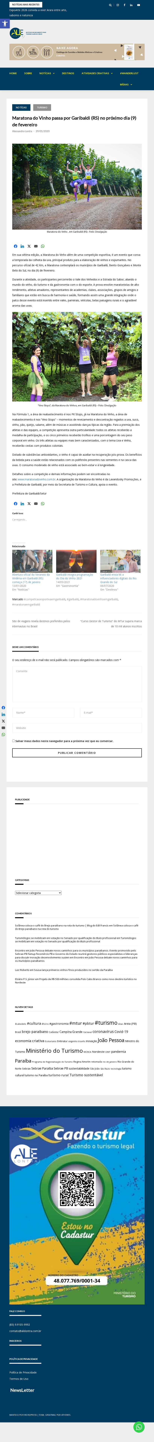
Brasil (18, 1032)
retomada (96, 1061)
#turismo (106, 1022)
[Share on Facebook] (15, 246)
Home (13, 73)
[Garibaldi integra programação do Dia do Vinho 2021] (76, 561)
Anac (120, 1024)
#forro (45, 1023)
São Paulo (105, 1068)
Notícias (45, 73)
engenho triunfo (76, 1041)
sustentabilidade (79, 1068)
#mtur (75, 1023)
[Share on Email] (35, 246)
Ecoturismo (50, 1041)
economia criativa (29, 1040)
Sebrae (26, 1068)
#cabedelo (20, 1023)
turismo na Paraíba (36, 1075)
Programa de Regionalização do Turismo (52, 1061)
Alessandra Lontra (22, 131)
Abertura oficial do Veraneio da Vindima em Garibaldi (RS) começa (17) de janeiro (31, 578)
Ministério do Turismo (54, 1050)
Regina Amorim (82, 1061)
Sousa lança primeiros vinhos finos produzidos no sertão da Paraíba (73, 970)
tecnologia (116, 1068)
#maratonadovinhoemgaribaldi (99, 599)
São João (95, 1068)
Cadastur (54, 1031)
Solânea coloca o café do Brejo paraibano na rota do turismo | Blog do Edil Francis (62, 925)
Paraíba (23, 1061)
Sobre (28, 73)
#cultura (34, 1023)
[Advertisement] (77, 836)
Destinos (68, 73)
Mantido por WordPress (23, 1415)
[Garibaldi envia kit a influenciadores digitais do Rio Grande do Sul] (120, 561)
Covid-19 (121, 1032)
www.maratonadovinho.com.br (36, 479)
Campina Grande (71, 1032)
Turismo (42, 107)
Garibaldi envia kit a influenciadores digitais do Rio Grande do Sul (118, 578)
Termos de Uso (18, 1379)
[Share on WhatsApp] (42, 246)
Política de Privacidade (23, 1372)
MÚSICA (87, 1052)
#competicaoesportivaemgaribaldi (44, 599)
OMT (107, 1051)
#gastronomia (59, 1023)
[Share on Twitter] (29, 246)
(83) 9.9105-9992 (19, 1324)
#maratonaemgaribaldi (26, 604)
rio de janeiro (110, 1061)
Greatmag (50, 1415)
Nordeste (98, 1051)
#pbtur (88, 1023)
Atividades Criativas (95, 73)
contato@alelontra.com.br (25, 1331)
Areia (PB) (130, 1023)
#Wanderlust (129, 73)
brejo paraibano (35, 1031)
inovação (91, 1041)
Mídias (124, 84)
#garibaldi (73, 599)
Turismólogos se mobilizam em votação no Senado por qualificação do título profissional (65, 938)
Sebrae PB (61, 1068)
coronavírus (103, 1031)
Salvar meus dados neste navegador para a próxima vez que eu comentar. (64, 741)
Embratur (62, 1041)
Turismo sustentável (86, 1075)
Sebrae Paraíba (42, 1068)
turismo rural (58, 1075)
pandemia (118, 1051)
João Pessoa (111, 1040)
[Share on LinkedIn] (22, 246)
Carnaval (87, 1032)
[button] (5, 23)
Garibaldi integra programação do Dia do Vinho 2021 (74, 576)
